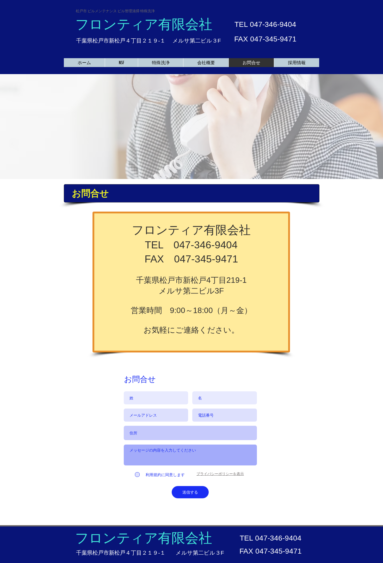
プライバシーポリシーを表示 (220, 474)
